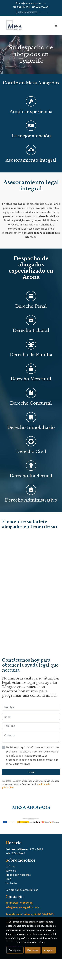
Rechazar (32, 950)
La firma (10, 866)
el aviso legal (49, 751)
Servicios (11, 870)
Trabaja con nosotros (18, 874)
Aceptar (48, 950)
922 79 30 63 (23, 6)
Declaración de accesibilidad (22, 890)
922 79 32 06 (42, 6)
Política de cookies (35, 942)
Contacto (11, 883)
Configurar (15, 950)
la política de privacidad (20, 755)
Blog (8, 879)
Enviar (31, 772)
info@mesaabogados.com (32, 3)
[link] (13, 25)
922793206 (26, 903)
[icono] (31, 296)
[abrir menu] (56, 25)
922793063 (12, 903)
